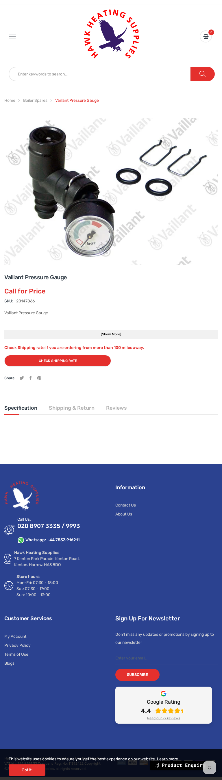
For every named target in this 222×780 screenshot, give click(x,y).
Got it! (27, 770)
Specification (20, 408)
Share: (9, 378)
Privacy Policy (17, 645)
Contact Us (125, 505)
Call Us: (24, 519)
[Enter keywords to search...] (202, 74)
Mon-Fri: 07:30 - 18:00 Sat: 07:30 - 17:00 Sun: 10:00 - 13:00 (37, 588)
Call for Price (24, 291)
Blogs (9, 663)
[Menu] (16, 36)
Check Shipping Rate (58, 361)
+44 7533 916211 (63, 539)
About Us (123, 514)
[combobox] (100, 74)
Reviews (116, 408)
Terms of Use (16, 654)
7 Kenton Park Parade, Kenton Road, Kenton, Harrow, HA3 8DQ (46, 561)
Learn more (167, 759)
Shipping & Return (72, 408)
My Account (15, 636)
